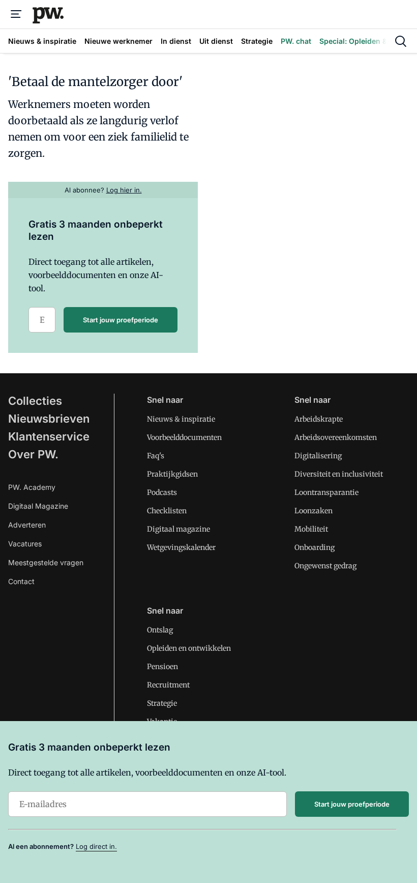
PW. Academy (31, 487)
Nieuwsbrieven (49, 418)
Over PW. (33, 454)
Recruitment (168, 684)
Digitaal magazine (178, 529)
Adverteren (27, 524)
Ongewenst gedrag (325, 565)
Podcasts (162, 492)
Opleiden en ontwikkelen (189, 648)
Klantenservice (49, 436)
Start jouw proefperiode (120, 320)
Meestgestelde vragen (45, 562)
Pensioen (162, 666)
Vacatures (25, 543)
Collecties (35, 400)
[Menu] (16, 14)
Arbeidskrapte (318, 419)
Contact (21, 581)
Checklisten (167, 510)
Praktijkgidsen (172, 474)
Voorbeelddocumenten (184, 437)
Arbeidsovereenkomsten (335, 437)
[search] (401, 41)
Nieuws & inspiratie (181, 419)
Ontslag (160, 629)
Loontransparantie (326, 492)
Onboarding (314, 547)
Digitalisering (318, 455)
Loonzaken (313, 510)
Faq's (155, 455)
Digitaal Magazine (38, 506)
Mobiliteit (311, 529)
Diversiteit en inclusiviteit (338, 474)
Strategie (162, 703)
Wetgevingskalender (181, 547)
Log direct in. (96, 846)
